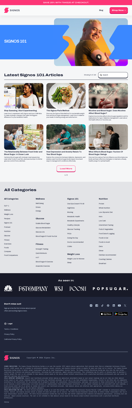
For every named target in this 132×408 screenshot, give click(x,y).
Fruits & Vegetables (106, 229)
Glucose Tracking (73, 229)
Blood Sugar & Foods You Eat (46, 236)
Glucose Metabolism (43, 228)
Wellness (7, 210)
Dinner (101, 250)
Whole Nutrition (104, 208)
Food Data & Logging (106, 233)
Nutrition (7, 231)
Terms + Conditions (11, 329)
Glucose (7, 236)
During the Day (72, 238)
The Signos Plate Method (57, 111)
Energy (38, 211)
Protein (101, 204)
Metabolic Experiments (75, 221)
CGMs (69, 246)
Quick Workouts (41, 253)
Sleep (69, 262)
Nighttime (71, 208)
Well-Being (40, 203)
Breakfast (102, 263)
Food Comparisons (11, 255)
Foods (6, 248)
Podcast (7, 227)
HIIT (37, 257)
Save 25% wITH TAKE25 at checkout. (66, 3)
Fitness (6, 240)
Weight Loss (8, 214)
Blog (101, 10)
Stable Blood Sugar (43, 223)
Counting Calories (105, 259)
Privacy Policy (9, 334)
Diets (101, 246)
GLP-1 (6, 206)
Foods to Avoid (104, 242)
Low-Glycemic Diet (106, 212)
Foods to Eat (103, 238)
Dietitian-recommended (107, 255)
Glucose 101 (40, 232)
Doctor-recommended (75, 242)
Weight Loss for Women (75, 259)
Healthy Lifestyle (73, 225)
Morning (70, 212)
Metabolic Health (73, 216)
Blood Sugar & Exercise (44, 262)
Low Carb (102, 221)
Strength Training (42, 249)
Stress (38, 207)
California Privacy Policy (13, 339)
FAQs (69, 233)
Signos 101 (8, 223)
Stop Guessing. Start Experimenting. (20, 111)
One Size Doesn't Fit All (75, 204)
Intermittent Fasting (106, 225)
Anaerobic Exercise (43, 266)
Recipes (7, 218)
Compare (7, 251)
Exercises (7, 244)
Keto (100, 216)
